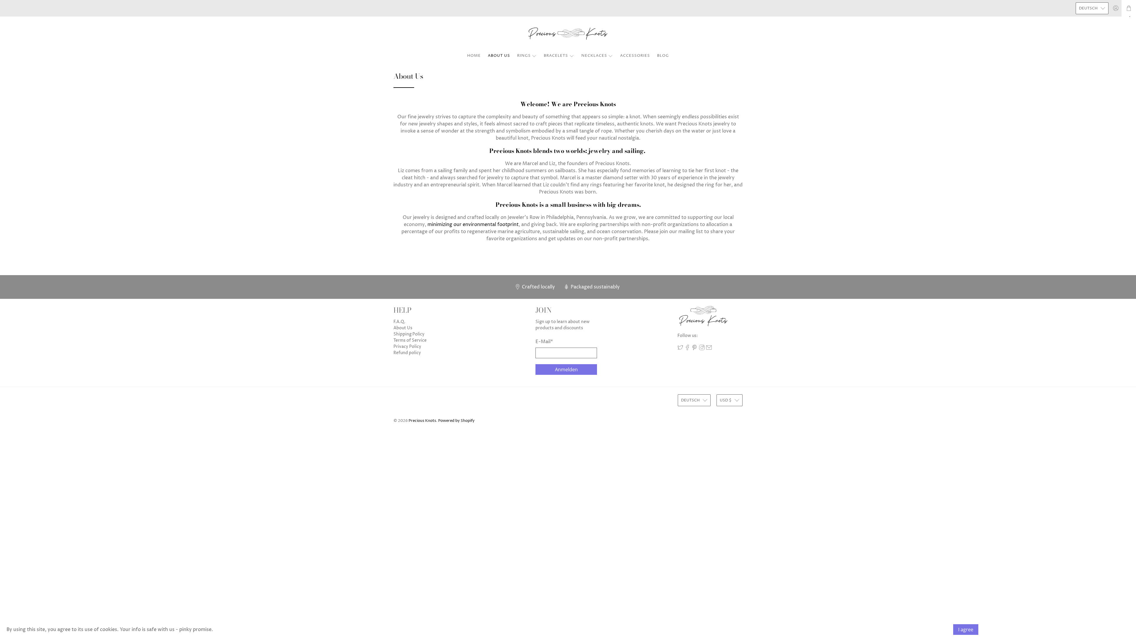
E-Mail (544, 341)
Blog (663, 55)
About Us (499, 55)
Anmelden (566, 369)
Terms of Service (410, 340)
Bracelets (556, 55)
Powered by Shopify (456, 420)
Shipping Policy (409, 334)
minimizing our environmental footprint (473, 224)
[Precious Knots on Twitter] (680, 349)
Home (474, 55)
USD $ (726, 400)
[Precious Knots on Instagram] (702, 349)
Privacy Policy (407, 346)
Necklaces (594, 55)
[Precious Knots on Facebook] (687, 349)
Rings (524, 55)
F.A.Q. (399, 322)
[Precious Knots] (568, 34)
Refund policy (407, 353)
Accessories (635, 55)
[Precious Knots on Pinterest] (694, 349)
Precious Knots (422, 420)
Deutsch (1088, 8)
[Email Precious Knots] (709, 349)
